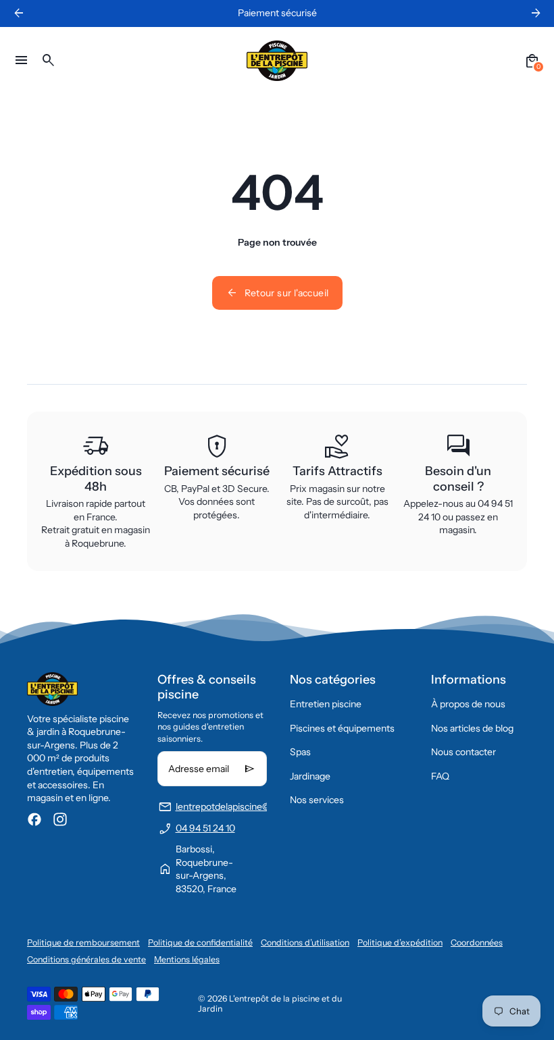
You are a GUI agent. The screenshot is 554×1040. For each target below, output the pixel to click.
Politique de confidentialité (200, 942)
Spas (300, 752)
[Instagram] (60, 819)
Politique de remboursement (83, 942)
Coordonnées (477, 942)
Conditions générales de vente (86, 959)
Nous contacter (463, 752)
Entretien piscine (325, 704)
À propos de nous (468, 704)
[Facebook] (34, 819)
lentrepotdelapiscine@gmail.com (245, 806)
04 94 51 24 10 (205, 828)
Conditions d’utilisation (305, 942)
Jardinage (310, 776)
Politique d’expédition (400, 942)
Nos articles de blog (472, 728)
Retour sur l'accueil (277, 292)
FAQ (440, 776)
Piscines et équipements (342, 728)
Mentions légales (187, 959)
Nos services (317, 800)
